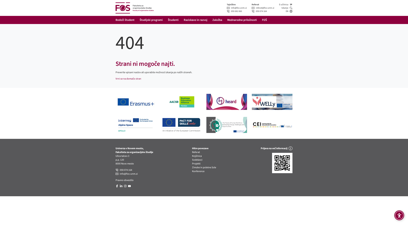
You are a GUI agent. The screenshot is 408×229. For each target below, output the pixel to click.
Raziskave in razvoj (195, 20)
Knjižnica (197, 156)
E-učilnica (283, 4)
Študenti (173, 20)
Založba (217, 20)
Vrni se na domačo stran (128, 78)
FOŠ (264, 20)
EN (287, 11)
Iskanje (284, 8)
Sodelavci (197, 160)
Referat (196, 152)
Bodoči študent (125, 20)
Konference (198, 171)
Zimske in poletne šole (204, 167)
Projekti (196, 163)
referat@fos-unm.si (265, 8)
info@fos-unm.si (239, 8)
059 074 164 (261, 11)
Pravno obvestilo (125, 180)
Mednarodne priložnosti (242, 20)
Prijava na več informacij (274, 148)
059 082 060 (236, 11)
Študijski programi (151, 20)
